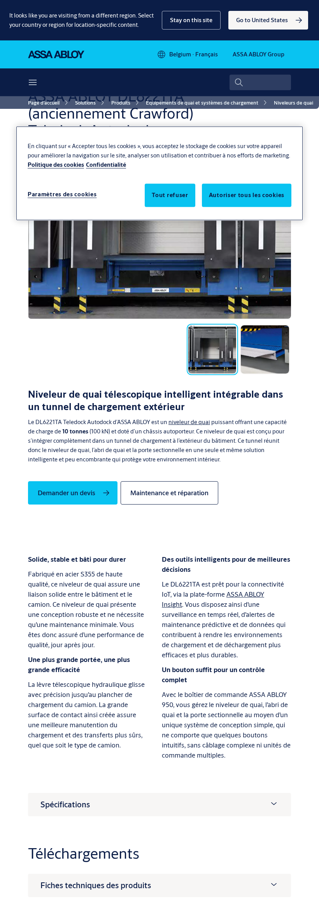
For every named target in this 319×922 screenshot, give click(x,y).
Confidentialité (106, 164)
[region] (159, 173)
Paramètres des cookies (62, 194)
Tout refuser (170, 195)
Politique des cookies (56, 164)
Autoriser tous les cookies (246, 195)
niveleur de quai (189, 422)
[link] (268, 20)
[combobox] (260, 82)
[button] (191, 20)
